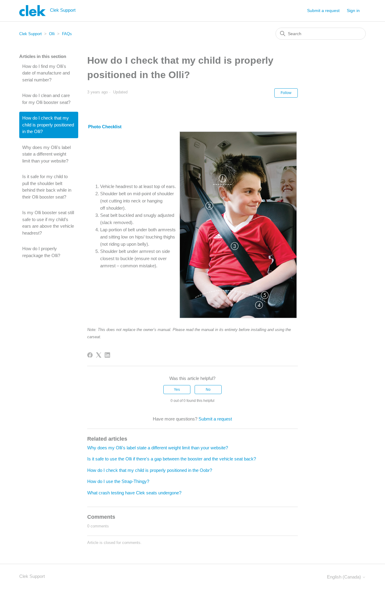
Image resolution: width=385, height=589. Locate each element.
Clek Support (30, 34)
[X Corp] (98, 355)
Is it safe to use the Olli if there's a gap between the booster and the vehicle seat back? (171, 458)
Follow (286, 93)
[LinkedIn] (107, 355)
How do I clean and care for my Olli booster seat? (46, 99)
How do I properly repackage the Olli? (41, 252)
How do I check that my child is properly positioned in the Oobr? (149, 470)
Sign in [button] (353, 10)
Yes (177, 389)
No (208, 389)
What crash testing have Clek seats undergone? (134, 492)
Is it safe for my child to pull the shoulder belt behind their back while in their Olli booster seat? (46, 186)
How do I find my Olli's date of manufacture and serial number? (46, 73)
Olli (52, 34)
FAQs (67, 34)
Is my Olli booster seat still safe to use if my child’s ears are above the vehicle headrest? (48, 222)
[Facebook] (90, 355)
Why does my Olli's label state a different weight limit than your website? (46, 154)
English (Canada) (344, 576)
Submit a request (323, 10)
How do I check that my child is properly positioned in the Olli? (48, 124)
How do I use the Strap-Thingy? (118, 481)
